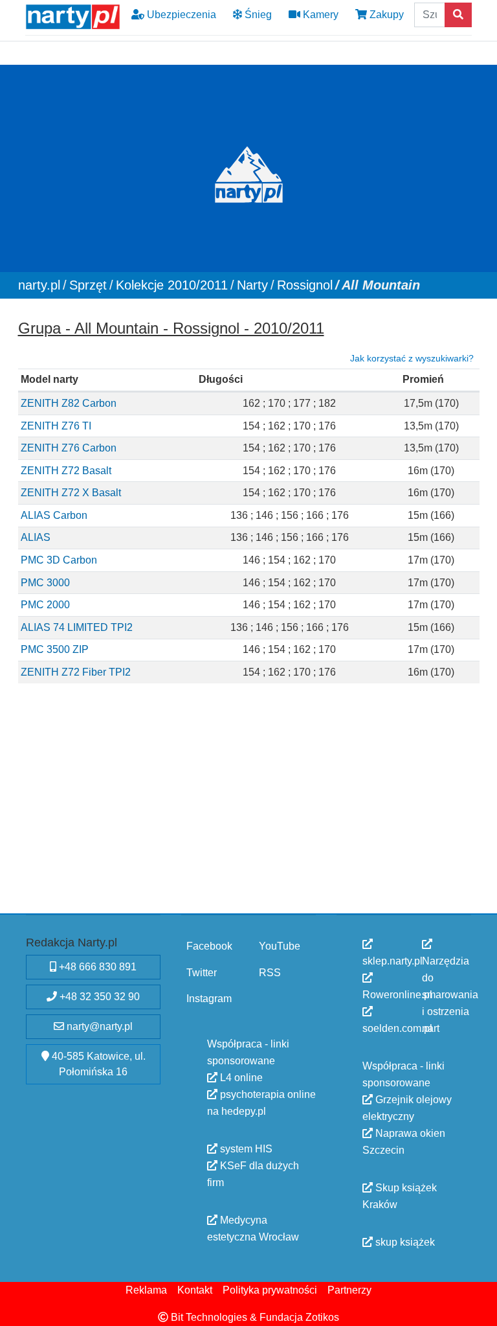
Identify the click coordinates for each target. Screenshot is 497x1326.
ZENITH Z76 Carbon (68, 447)
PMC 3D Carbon (59, 560)
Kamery (319, 14)
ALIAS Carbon (54, 514)
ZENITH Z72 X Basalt (71, 492)
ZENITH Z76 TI (56, 425)
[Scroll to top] (479, 1308)
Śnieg (257, 14)
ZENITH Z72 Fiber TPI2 (76, 672)
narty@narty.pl (98, 1026)
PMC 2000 (45, 604)
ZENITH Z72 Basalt (66, 469)
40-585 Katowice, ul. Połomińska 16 (97, 1064)
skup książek (404, 1242)
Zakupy (385, 14)
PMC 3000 (45, 582)
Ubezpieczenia (180, 14)
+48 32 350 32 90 (98, 996)
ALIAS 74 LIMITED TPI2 (77, 626)
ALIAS (35, 537)
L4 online (240, 1077)
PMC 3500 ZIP (55, 649)
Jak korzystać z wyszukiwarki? (412, 357)
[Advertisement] (249, 813)
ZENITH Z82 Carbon (68, 402)
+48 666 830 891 (96, 966)
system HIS (244, 1148)
